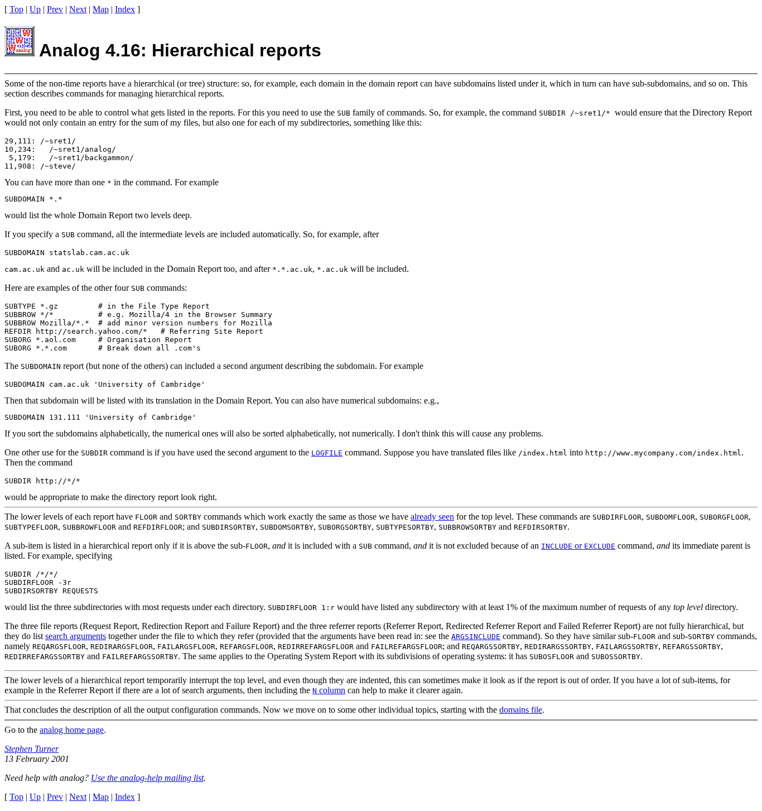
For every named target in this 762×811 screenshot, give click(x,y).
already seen (432, 516)
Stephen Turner (31, 749)
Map (101, 9)
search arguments (75, 636)
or (578, 545)
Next (77, 9)
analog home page (72, 730)
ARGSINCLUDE (475, 636)
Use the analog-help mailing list (147, 778)
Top (16, 9)
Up (35, 9)
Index (125, 9)
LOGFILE (327, 453)
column (328, 690)
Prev (55, 9)
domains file (520, 709)
